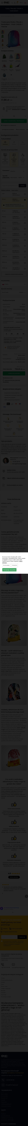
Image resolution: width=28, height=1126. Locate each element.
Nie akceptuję (6, 565)
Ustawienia (14, 565)
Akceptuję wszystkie (9, 570)
